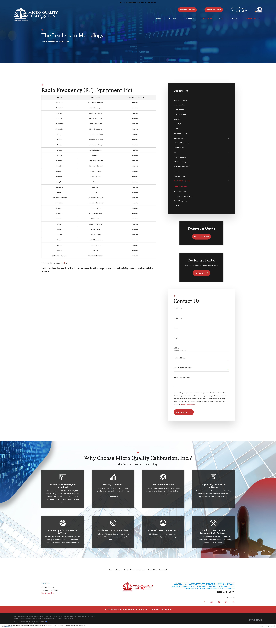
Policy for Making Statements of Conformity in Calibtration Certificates (138, 609)
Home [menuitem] (158, 18)
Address (176, 348)
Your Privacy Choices (38, 621)
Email (176, 338)
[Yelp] (219, 602)
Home (111, 570)
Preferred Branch (180, 358)
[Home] (36, 14)
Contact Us (163, 570)
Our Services (140, 570)
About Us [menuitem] (172, 18)
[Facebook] (204, 602)
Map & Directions (47, 593)
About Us (118, 570)
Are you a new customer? (183, 368)
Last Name (178, 318)
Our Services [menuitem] (189, 18)
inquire (63, 263)
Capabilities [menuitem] (207, 18)
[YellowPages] (211, 602)
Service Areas (129, 570)
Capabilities (152, 570)
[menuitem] (201, 100)
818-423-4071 (239, 11)
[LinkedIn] (226, 602)
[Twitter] (233, 602)
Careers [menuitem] (234, 18)
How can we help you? (182, 377)
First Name (178, 308)
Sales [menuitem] (221, 18)
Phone (176, 328)
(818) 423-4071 (225, 592)
